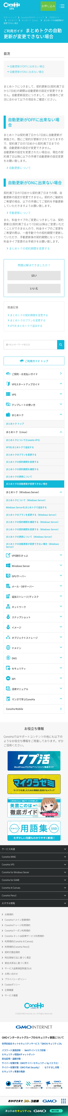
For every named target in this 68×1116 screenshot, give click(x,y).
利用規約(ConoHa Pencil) (17, 946)
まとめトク (12, 20)
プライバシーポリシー (15, 979)
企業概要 (9, 990)
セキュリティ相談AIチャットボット (18, 1054)
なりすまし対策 (51, 1067)
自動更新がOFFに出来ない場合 (27, 66)
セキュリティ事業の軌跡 (13, 1071)
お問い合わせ (11, 973)
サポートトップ (10, 17)
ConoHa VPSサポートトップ (32, 17)
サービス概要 (11, 995)
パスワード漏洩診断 (11, 1050)
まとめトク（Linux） (30, 20)
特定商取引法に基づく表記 (18, 957)
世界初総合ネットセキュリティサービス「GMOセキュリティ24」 (32, 1043)
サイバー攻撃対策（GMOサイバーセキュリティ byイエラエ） (30, 1063)
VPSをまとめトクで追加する (26, 325)
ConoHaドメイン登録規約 (17, 919)
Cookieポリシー (12, 984)
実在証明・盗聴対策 (11, 1058)
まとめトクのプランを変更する (28, 320)
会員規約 (9, 914)
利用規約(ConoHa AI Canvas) (19, 941)
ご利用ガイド (54, 17)
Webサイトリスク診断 (35, 1050)
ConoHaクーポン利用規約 (17, 930)
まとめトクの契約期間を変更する (29, 248)
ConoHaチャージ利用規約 (17, 925)
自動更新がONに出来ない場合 (27, 71)
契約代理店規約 (12, 952)
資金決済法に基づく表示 (17, 963)
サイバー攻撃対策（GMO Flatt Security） (21, 1067)
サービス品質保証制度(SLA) (18, 968)
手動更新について (20, 213)
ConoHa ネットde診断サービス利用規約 (24, 936)
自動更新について (20, 168)
